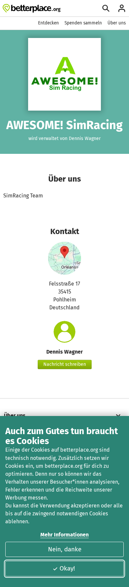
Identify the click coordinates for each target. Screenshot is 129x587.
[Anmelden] (122, 8)
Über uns (117, 23)
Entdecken (48, 23)
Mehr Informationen (64, 535)
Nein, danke (64, 549)
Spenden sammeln (83, 23)
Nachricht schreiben (64, 364)
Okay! (67, 568)
